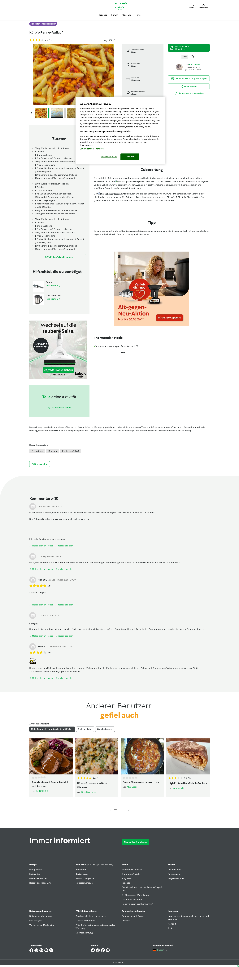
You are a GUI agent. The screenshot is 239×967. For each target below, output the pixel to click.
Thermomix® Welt (131, 874)
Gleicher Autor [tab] (85, 729)
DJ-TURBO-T (42, 791)
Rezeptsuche (35, 869)
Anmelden (81, 869)
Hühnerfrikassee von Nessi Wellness (92, 785)
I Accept (129, 156)
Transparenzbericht (85, 920)
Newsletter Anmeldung (135, 842)
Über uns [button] (126, 15)
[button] (192, 5)
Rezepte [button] (103, 15)
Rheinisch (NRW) (70, 451)
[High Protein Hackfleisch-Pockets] (188, 756)
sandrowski (178, 788)
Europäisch (37, 451)
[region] (120, 130)
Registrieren (82, 874)
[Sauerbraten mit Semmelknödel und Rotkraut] (51, 756)
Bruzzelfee (194, 64)
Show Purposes (109, 156)
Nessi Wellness (88, 792)
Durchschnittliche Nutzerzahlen (91, 916)
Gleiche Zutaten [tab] (105, 729)
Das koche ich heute (132, 899)
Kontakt (172, 924)
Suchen (172, 864)
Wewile (41, 646)
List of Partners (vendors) (92, 149)
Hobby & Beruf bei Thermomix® (137, 904)
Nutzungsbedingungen (40, 916)
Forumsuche (174, 874)
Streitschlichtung (84, 932)
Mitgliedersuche (176, 878)
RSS (170, 928)
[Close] (162, 100)
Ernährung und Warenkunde (135, 895)
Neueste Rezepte (37, 878)
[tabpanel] (119, 775)
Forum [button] (114, 15)
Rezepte (126, 883)
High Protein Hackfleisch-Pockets (187, 783)
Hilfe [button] (138, 15)
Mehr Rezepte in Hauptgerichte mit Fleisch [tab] (52, 729)
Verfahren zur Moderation (42, 925)
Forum (125, 864)
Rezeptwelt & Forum (132, 869)
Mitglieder (127, 878)
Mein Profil (94, 864)
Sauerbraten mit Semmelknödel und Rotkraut (50, 784)
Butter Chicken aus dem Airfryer (141, 782)
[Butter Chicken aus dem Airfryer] (142, 756)
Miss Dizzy (132, 787)
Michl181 (42, 579)
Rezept (33, 864)
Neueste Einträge (84, 883)
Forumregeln (35, 920)
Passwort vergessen (85, 878)
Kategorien (34, 874)
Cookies (126, 920)
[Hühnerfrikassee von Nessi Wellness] (96, 756)
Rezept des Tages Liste (40, 883)
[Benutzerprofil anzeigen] (179, 67)
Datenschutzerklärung (133, 916)
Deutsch (52, 451)
